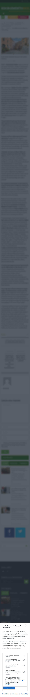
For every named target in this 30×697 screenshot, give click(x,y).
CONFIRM (9, 687)
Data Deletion (5, 694)
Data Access (15, 694)
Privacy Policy (24, 694)
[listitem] (15, 656)
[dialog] (15, 660)
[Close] (26, 626)
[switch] (23, 660)
